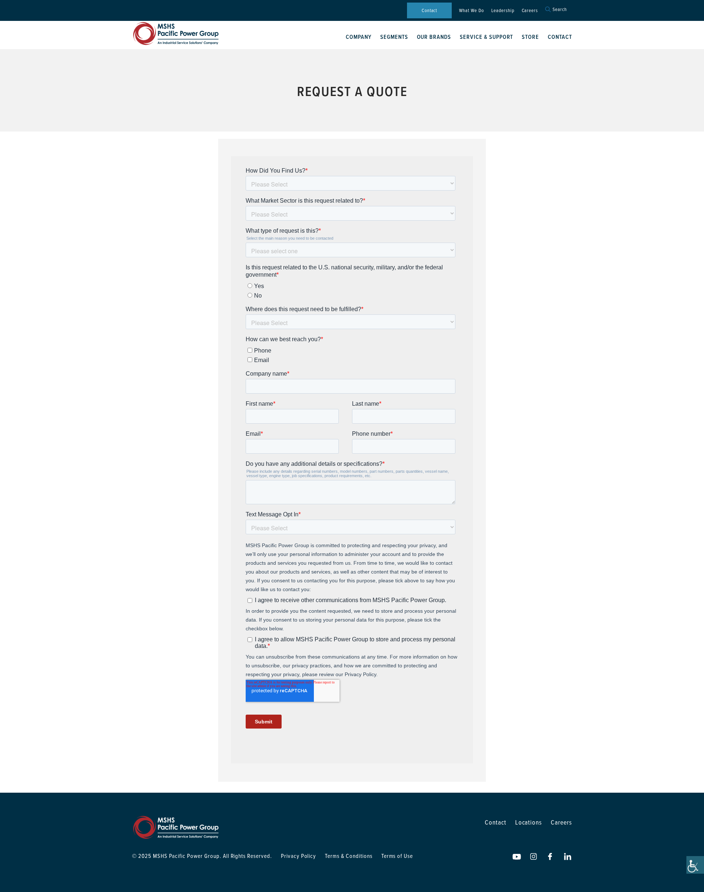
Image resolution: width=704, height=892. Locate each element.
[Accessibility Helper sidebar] (695, 865)
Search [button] (560, 9)
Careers (530, 10)
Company (358, 37)
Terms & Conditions (348, 856)
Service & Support (486, 37)
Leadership (502, 10)
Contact (429, 10)
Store (530, 37)
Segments (394, 37)
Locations (528, 822)
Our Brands (434, 37)
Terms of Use (397, 856)
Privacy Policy (298, 856)
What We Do (471, 10)
